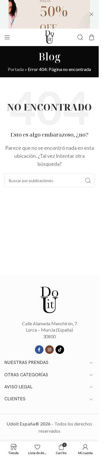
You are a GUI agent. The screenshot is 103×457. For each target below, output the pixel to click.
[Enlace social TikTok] (60, 349)
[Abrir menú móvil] (7, 37)
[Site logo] (49, 36)
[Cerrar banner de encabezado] (91, 14)
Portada (16, 69)
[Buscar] (80, 37)
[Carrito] (91, 37)
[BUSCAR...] (87, 180)
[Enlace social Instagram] (49, 349)
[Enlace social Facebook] (39, 349)
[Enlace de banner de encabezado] (49, 14)
